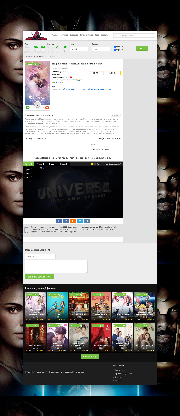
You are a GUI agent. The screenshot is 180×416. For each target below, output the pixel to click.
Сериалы (74, 34)
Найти (142, 48)
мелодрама (61, 80)
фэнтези (57, 82)
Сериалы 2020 (105, 89)
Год (26, 44)
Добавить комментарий (39, 277)
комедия (72, 80)
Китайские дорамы (92, 89)
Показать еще (90, 356)
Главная (118, 380)
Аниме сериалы (101, 34)
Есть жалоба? (115, 164)
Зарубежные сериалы (68, 89)
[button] (99, 149)
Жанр (72, 44)
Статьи (118, 377)
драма (80, 80)
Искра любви (37, 57)
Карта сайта (120, 370)
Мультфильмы (86, 34)
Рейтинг (50, 44)
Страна (95, 44)
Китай (67, 77)
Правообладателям (123, 373)
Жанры (55, 34)
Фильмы (64, 34)
